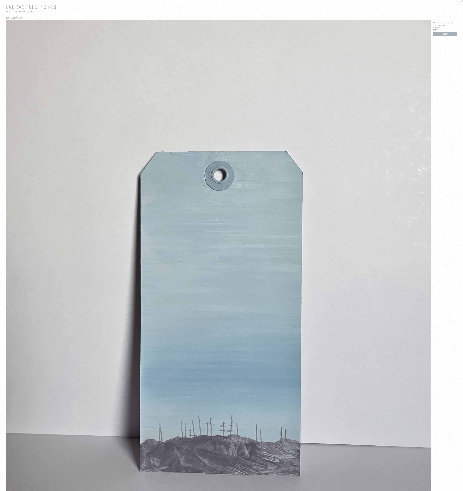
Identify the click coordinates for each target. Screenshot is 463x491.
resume (22, 11)
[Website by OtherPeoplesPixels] (458, 5)
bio (16, 11)
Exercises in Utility (14, 17)
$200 (445, 34)
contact (30, 11)
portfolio (9, 11)
